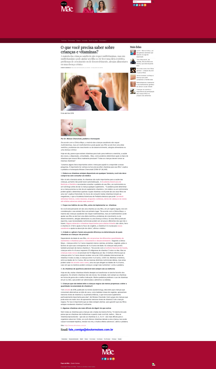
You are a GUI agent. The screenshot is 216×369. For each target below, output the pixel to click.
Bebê (81, 339)
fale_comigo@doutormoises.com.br (91, 329)
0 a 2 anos (92, 339)
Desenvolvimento (73, 339)
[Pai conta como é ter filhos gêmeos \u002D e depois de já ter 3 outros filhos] (133, 70)
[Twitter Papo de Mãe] (137, 5)
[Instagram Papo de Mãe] (142, 5)
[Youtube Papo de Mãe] (139, 5)
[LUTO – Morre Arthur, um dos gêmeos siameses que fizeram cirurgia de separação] (133, 52)
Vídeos (78, 40)
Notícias (64, 40)
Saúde (119, 339)
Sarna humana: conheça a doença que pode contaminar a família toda (145, 77)
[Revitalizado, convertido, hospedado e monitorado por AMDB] (153, 364)
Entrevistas (71, 40)
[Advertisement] (108, 25)
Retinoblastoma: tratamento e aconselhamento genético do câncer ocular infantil (145, 84)
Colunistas (64, 339)
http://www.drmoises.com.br (75, 325)
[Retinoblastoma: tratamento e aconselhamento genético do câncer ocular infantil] (133, 84)
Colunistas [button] (102, 40)
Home (86, 339)
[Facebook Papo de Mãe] (134, 5)
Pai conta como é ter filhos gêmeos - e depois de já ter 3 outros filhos (145, 71)
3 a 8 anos (99, 339)
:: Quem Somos (74, 363)
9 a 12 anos (107, 339)
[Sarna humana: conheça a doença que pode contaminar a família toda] (133, 77)
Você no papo (93, 40)
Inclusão (84, 40)
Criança (114, 339)
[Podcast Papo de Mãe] (145, 5)
